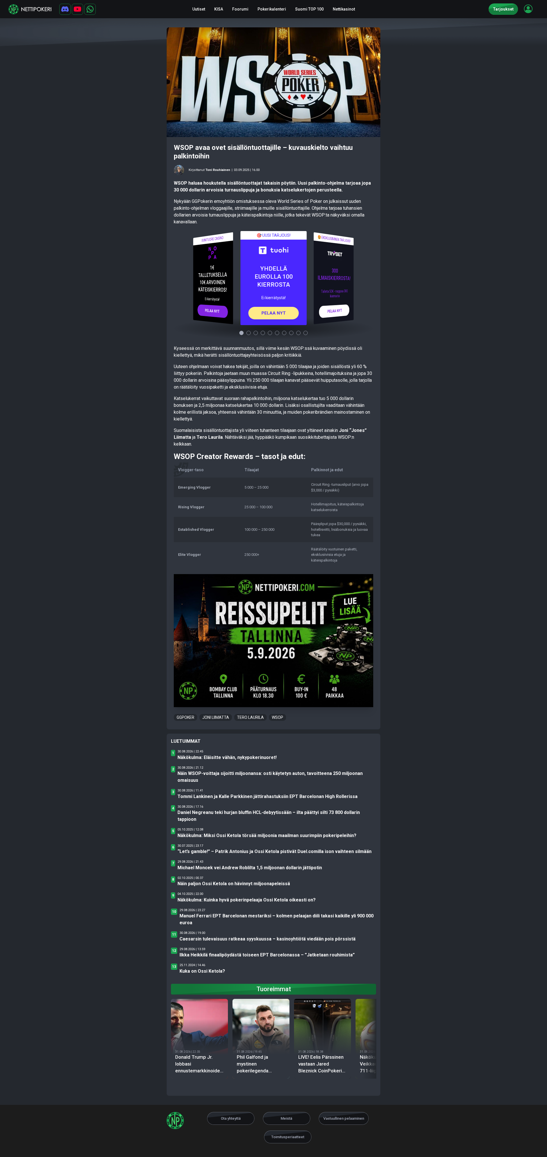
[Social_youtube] (77, 9)
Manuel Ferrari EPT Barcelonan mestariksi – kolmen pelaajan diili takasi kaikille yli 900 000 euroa (276, 919)
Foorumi (240, 9)
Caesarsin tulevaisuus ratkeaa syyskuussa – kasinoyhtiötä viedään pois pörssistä (267, 939)
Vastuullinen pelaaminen (343, 1118)
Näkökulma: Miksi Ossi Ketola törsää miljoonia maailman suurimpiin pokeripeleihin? (266, 835)
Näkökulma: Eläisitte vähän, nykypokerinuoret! (227, 757)
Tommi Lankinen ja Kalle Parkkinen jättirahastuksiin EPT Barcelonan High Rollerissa (267, 796)
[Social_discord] (65, 9)
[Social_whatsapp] (90, 9)
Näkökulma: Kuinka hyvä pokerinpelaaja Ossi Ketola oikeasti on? (246, 900)
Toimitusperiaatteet (287, 1137)
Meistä (286, 1118)
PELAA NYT (212, 311)
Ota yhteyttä (231, 1118)
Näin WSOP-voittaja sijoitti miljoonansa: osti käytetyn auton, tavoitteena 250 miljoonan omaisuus (270, 777)
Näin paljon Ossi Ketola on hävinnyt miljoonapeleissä (233, 883)
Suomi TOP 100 (309, 9)
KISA (218, 9)
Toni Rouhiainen (217, 170)
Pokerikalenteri (272, 9)
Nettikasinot (344, 9)
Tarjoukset (503, 9)
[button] (528, 9)
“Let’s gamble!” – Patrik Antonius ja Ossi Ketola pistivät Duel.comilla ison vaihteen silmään (274, 851)
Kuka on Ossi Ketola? (202, 971)
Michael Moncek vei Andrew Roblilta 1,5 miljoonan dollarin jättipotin (249, 867)
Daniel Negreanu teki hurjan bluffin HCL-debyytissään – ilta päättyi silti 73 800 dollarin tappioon (268, 816)
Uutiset (198, 9)
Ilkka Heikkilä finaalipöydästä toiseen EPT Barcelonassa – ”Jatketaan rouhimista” (267, 955)
